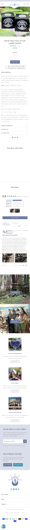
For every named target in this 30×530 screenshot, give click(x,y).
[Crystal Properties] (15, 344)
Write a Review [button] (15, 217)
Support (3, 504)
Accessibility (16, 512)
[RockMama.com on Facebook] (14, 489)
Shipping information (7, 125)
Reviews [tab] (5, 223)
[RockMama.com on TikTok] (18, 489)
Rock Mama (4, 494)
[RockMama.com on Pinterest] (16, 489)
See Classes (15, 420)
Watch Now (15, 391)
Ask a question (5, 133)
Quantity (15, 52)
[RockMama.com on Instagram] (11, 489)
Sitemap (22, 512)
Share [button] (5, 265)
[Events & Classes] (15, 403)
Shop (2, 499)
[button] (24, 265)
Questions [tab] (14, 223)
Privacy (11, 512)
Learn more (15, 361)
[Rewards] (3, 526)
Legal (7, 512)
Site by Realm (14, 523)
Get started (7, 464)
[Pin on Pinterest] (17, 137)
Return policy (4, 129)
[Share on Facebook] (12, 137)
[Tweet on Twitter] (15, 137)
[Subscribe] (25, 441)
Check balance (18, 464)
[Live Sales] (15, 374)
